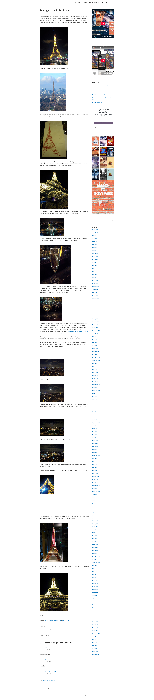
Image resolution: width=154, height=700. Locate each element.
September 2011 (96, 598)
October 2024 (95, 250)
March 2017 (95, 440)
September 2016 (96, 455)
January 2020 (95, 354)
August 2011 (95, 601)
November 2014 (96, 506)
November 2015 (96, 485)
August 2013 (95, 529)
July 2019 (94, 366)
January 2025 (95, 244)
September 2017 (96, 423)
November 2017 (96, 417)
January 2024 (95, 259)
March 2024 (95, 256)
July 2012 (94, 568)
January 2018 (95, 411)
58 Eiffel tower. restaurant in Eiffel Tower (53, 620)
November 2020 (96, 324)
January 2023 (95, 283)
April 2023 (94, 277)
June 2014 (94, 518)
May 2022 (94, 292)
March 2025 (95, 241)
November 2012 (96, 556)
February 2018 (95, 408)
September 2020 (96, 330)
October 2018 (95, 387)
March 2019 (95, 372)
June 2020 (94, 339)
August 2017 (95, 425)
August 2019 (95, 363)
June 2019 (94, 369)
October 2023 (95, 262)
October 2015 (95, 488)
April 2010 (94, 648)
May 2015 (94, 497)
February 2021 (95, 316)
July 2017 (94, 428)
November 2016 (96, 452)
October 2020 (95, 327)
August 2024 (95, 253)
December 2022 (95, 286)
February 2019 (95, 375)
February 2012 (95, 583)
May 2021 (94, 307)
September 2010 (96, 633)
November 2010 (96, 627)
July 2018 (94, 393)
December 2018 (95, 381)
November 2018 (96, 384)
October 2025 (95, 229)
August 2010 (95, 636)
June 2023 (94, 271)
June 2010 (94, 642)
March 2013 (95, 544)
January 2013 (95, 550)
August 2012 (95, 565)
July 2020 (94, 336)
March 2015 (95, 500)
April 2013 (94, 541)
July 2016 (94, 461)
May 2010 (94, 645)
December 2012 (95, 553)
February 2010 (95, 654)
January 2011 (95, 622)
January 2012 (95, 586)
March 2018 (95, 405)
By (43, 13)
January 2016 (95, 479)
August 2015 (95, 494)
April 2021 (94, 310)
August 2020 (95, 333)
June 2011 (94, 607)
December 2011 (95, 589)
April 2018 (94, 402)
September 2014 (96, 512)
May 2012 (94, 574)
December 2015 (95, 482)
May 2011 (94, 610)
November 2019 (96, 357)
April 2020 (94, 345)
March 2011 (95, 616)
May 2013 (94, 538)
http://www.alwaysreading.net (49, 680)
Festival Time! (95, 90)
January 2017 (95, 446)
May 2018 (94, 399)
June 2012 (94, 571)
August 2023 (95, 265)
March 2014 (95, 521)
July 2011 (94, 604)
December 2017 (95, 414)
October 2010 (95, 630)
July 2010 (94, 639)
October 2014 (95, 509)
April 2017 (94, 437)
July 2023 (94, 268)
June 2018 (94, 396)
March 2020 (95, 348)
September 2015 (96, 491)
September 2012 (96, 562)
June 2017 (94, 431)
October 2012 (95, 559)
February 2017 (95, 443)
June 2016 (94, 464)
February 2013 (95, 547)
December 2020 (95, 322)
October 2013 (95, 526)
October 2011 (95, 595)
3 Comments (58, 13)
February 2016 (95, 476)
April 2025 (94, 238)
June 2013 (94, 535)
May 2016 (94, 467)
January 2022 (95, 295)
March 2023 (95, 280)
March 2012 (95, 580)
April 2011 (94, 613)
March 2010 (95, 651)
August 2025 (95, 232)
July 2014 (94, 515)
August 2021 (95, 304)
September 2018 (96, 390)
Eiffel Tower (64, 620)
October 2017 (95, 420)
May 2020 (94, 342)
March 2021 (95, 313)
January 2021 (95, 319)
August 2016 (95, 458)
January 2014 (95, 524)
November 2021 (96, 301)
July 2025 (94, 235)
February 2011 (95, 619)
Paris (68, 620)
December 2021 (95, 298)
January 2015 (95, 503)
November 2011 (96, 592)
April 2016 (94, 470)
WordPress (88, 694)
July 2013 (94, 532)
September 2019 (96, 360)
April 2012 (94, 577)
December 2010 (95, 625)
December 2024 (95, 247)
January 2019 (95, 378)
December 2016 (95, 449)
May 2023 (94, 274)
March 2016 (95, 473)
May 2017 (94, 434)
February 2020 (95, 351)
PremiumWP (77, 694)
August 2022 (95, 289)
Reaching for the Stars (97, 102)
